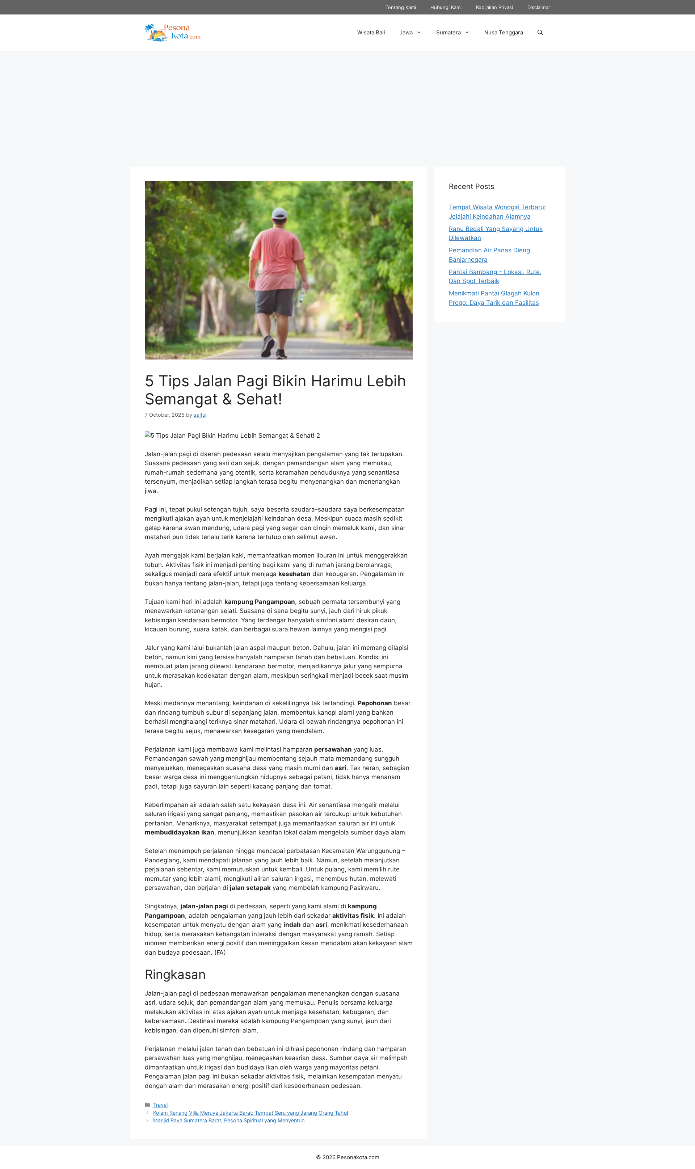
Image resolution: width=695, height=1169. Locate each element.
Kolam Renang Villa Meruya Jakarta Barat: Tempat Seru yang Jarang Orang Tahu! (250, 1113)
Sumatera (448, 32)
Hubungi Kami (446, 7)
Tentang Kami (401, 7)
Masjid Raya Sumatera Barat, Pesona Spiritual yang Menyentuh (229, 1120)
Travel (160, 1105)
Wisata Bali (371, 32)
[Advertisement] (347, 105)
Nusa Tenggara (503, 32)
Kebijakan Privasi (494, 7)
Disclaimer (538, 7)
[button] (540, 32)
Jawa (406, 32)
